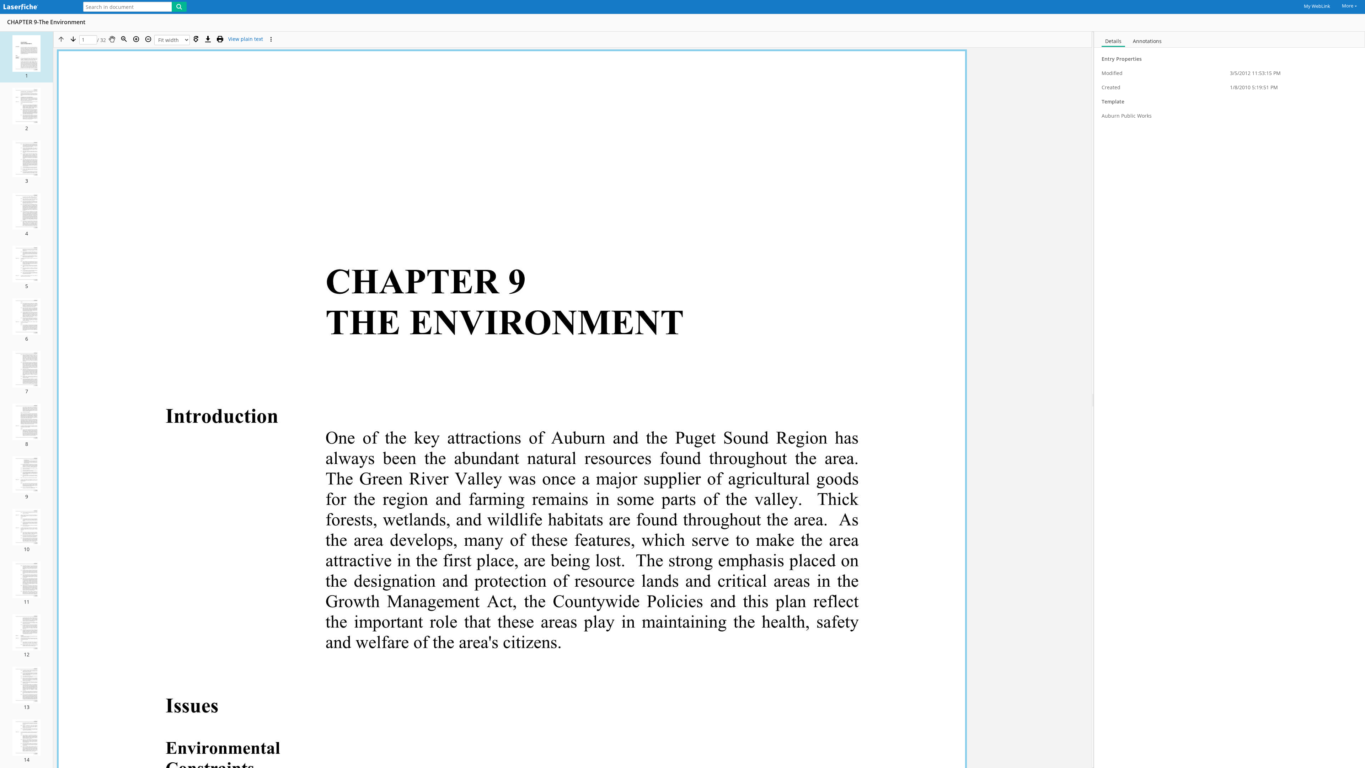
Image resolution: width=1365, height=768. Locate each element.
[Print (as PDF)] (220, 39)
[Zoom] (124, 39)
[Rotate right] (196, 39)
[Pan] (112, 39)
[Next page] (73, 39)
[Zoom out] (148, 39)
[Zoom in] (136, 39)
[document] (1229, 400)
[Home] (37, 7)
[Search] (179, 7)
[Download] (208, 39)
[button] (26, 57)
